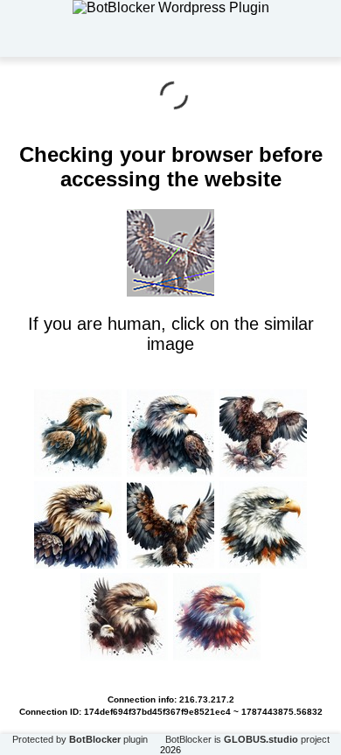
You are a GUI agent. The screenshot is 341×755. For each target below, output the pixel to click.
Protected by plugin (80, 739)
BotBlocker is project (247, 739)
